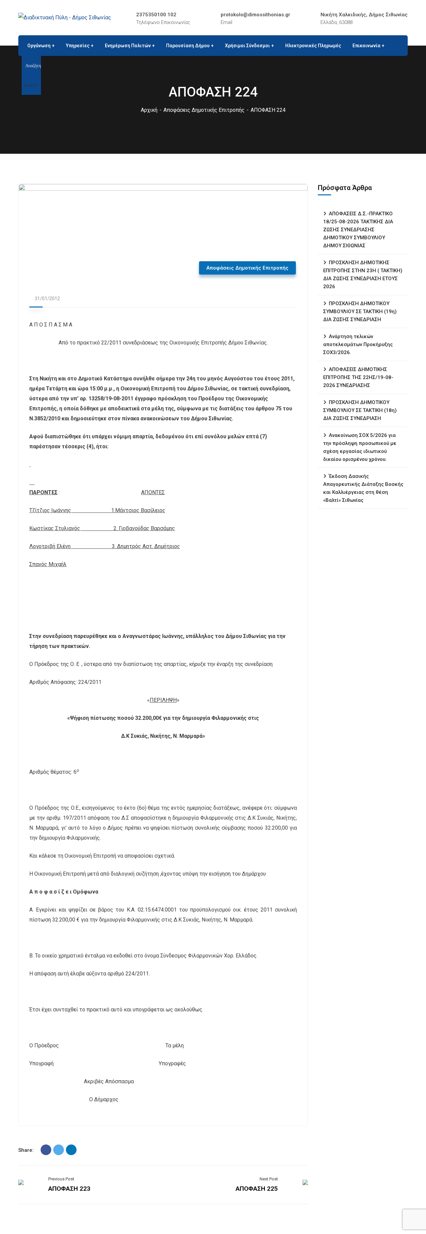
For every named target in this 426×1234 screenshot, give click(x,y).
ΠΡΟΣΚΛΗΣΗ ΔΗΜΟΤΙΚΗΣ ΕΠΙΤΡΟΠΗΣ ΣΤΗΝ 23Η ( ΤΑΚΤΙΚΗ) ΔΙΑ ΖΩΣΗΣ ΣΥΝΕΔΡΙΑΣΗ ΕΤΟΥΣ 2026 (362, 275)
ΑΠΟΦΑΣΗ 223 (69, 1188)
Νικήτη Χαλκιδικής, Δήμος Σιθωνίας (364, 15)
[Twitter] (58, 1149)
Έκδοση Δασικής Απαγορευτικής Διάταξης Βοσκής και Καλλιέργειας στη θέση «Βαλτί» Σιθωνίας (363, 488)
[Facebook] (46, 1149)
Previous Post (61, 1178)
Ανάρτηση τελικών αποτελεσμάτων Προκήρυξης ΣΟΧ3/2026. (358, 344)
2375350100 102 (156, 15)
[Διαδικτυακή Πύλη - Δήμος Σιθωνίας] (64, 17)
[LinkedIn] (71, 1149)
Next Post (269, 1178)
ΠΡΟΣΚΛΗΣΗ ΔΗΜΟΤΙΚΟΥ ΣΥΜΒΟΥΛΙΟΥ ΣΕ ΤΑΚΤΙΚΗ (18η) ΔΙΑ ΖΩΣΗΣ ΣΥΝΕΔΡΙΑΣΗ (360, 410)
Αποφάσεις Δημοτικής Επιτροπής (204, 110)
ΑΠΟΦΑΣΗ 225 (257, 1188)
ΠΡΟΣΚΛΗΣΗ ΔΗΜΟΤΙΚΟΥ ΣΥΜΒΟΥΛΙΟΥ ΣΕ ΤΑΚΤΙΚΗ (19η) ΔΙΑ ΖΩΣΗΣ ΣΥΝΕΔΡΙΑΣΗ (360, 311)
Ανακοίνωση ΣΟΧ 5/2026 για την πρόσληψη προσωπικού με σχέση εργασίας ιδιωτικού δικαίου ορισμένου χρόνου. (359, 447)
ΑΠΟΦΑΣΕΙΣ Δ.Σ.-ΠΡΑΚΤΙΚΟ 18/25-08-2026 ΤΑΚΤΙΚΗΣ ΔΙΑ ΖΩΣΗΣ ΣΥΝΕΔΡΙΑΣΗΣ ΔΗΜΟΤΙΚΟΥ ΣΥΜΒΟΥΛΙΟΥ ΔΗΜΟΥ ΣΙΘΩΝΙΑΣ (358, 230)
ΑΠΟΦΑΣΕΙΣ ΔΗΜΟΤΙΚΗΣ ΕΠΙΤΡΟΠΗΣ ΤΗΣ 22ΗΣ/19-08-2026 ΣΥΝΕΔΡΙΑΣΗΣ (358, 377)
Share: (26, 1150)
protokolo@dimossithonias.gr (255, 15)
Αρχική (149, 110)
